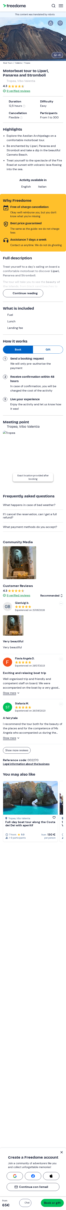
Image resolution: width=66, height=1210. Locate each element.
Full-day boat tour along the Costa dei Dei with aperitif (30, 823)
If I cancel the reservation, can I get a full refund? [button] (30, 515)
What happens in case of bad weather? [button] (29, 505)
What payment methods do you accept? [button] (30, 527)
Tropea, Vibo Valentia (21, 81)
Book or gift (52, 1203)
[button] (25, 1203)
